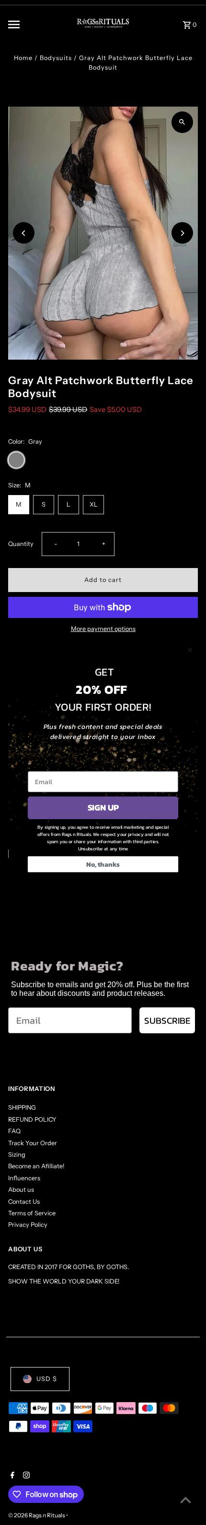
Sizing (16, 1154)
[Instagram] (25, 1476)
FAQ (14, 1131)
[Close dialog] (190, 649)
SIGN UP (103, 807)
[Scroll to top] (185, 1500)
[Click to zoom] (182, 122)
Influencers (24, 1178)
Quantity (21, 543)
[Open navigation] (34, 24)
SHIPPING (22, 1107)
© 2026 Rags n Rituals (37, 1515)
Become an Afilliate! (36, 1166)
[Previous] (23, 233)
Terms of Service (32, 1213)
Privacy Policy (27, 1224)
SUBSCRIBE (167, 1021)
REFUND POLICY (32, 1119)
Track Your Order (32, 1143)
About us (21, 1189)
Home (23, 57)
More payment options (103, 628)
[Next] (182, 233)
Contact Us (24, 1201)
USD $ (46, 1378)
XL (94, 504)
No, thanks (102, 864)
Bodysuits (56, 57)
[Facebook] (11, 1476)
